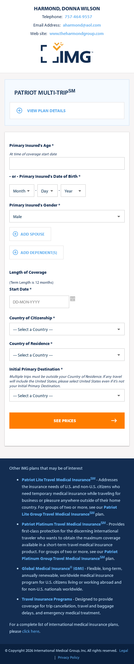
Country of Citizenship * (32, 318)
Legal (123, 650)
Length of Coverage (27, 272)
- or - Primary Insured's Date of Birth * (44, 176)
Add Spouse (33, 234)
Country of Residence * (30, 343)
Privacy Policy (68, 657)
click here (30, 631)
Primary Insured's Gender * (34, 205)
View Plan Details (46, 110)
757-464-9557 (78, 16)
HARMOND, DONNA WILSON (67, 8)
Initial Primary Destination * (36, 369)
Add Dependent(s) (39, 252)
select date (72, 299)
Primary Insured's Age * (31, 145)
